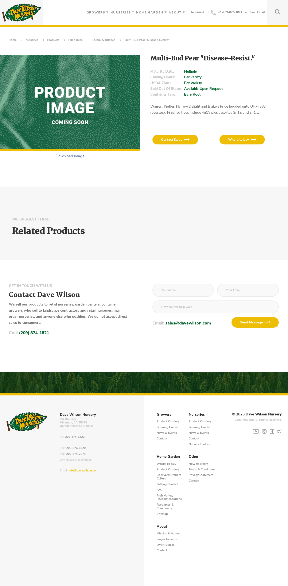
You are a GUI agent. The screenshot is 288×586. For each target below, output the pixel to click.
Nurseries (120, 13)
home (12, 40)
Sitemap (162, 514)
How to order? (198, 464)
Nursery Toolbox (200, 444)
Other (193, 457)
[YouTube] (256, 431)
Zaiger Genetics (167, 539)
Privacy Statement (201, 475)
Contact (162, 438)
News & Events (167, 433)
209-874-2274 (76, 454)
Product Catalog (168, 421)
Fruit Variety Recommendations (169, 497)
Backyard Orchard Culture (169, 477)
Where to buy (238, 139)
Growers (96, 13)
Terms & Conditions (202, 469)
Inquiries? (197, 12)
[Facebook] (272, 431)
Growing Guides (167, 427)
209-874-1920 (76, 448)
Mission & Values (168, 533)
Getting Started (167, 484)
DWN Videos (166, 545)
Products (53, 40)
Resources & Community (165, 506)
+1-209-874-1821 (230, 12)
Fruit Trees (75, 40)
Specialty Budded (103, 40)
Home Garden (149, 13)
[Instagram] (264, 431)
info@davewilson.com (83, 471)
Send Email (257, 12)
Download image (70, 156)
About (175, 13)
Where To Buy (166, 464)
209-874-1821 (75, 437)
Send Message (251, 322)
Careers (194, 481)
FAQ (160, 490)
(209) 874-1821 (34, 333)
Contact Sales (171, 139)
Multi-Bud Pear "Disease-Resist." (147, 40)
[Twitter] (279, 431)
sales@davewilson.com (188, 323)
